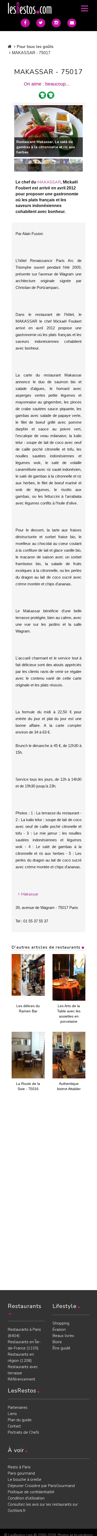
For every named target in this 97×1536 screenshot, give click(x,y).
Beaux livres (63, 1335)
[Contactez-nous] (71, 23)
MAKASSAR (49, 182)
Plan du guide (20, 1420)
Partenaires (17, 1407)
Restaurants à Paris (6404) (24, 1332)
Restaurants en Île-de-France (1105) (24, 1345)
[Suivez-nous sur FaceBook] (25, 23)
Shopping (61, 1323)
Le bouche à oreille (24, 1479)
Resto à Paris (19, 1467)
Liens (12, 1413)
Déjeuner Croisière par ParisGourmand (41, 1485)
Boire (57, 1342)
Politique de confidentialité (31, 1492)
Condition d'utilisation (26, 1498)
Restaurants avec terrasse (23, 1370)
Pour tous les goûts (35, 46)
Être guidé (61, 1348)
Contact (14, 1426)
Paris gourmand (21, 1473)
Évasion (59, 1329)
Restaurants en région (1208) (21, 1357)
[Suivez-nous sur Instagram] (56, 23)
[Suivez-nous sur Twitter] (40, 23)
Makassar (29, 894)
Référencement (21, 1379)
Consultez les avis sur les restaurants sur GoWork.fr (43, 1507)
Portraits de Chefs (23, 1432)
